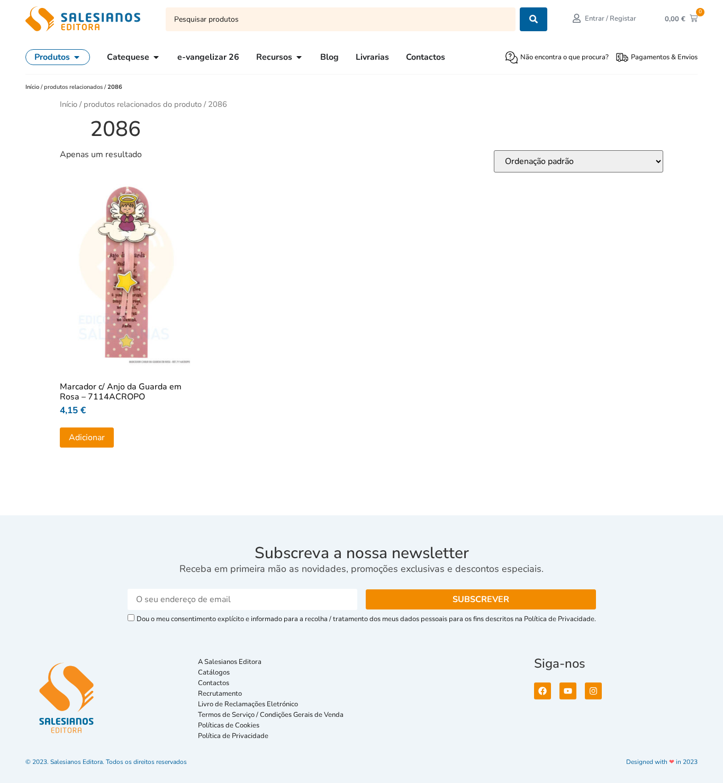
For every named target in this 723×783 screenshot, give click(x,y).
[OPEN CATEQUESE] (156, 57)
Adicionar (87, 437)
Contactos (213, 683)
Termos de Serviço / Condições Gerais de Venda (272, 715)
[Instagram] (593, 690)
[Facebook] (542, 690)
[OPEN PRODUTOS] (77, 57)
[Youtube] (567, 690)
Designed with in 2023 (662, 762)
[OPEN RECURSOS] (299, 57)
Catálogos (214, 672)
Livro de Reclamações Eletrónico (248, 704)
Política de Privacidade (233, 736)
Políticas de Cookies (228, 725)
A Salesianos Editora (229, 662)
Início (33, 87)
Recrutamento (220, 693)
